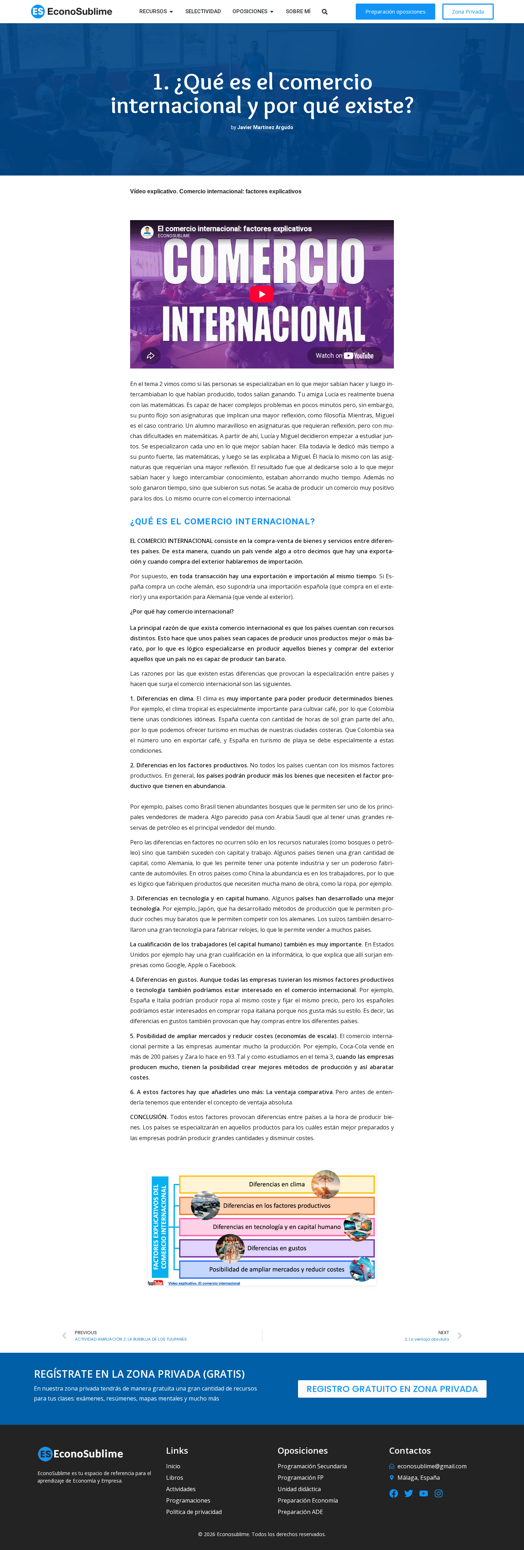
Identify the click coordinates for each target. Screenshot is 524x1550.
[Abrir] (334, 11)
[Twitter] (408, 1493)
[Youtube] (423, 1493)
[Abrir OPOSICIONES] (271, 11)
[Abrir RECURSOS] (171, 11)
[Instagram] (438, 1493)
